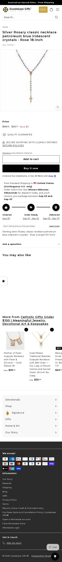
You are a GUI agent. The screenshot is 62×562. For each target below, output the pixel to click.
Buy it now (31, 168)
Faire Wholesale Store (14, 523)
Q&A (4, 495)
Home (5, 27)
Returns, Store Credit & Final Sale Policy (23, 508)
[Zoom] (57, 107)
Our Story (7, 479)
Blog (4, 491)
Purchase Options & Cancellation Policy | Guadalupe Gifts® (29, 513)
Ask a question (11, 244)
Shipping (6, 153)
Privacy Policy (9, 500)
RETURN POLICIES (13, 145)
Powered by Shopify (42, 556)
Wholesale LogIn (11, 528)
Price (5, 121)
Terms (5, 504)
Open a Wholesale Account (16, 519)
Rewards (6, 483)
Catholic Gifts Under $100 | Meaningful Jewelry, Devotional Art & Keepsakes (28, 320)
